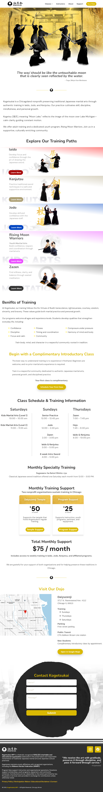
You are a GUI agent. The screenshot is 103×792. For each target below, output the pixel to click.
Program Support (68, 529)
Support (80, 4)
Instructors (60, 4)
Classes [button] (48, 4)
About (70, 4)
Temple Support (35, 529)
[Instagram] (90, 749)
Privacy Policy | (8, 782)
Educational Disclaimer (40, 782)
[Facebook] (98, 749)
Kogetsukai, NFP (12, 787)
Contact (54, 782)
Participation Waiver (22, 782)
